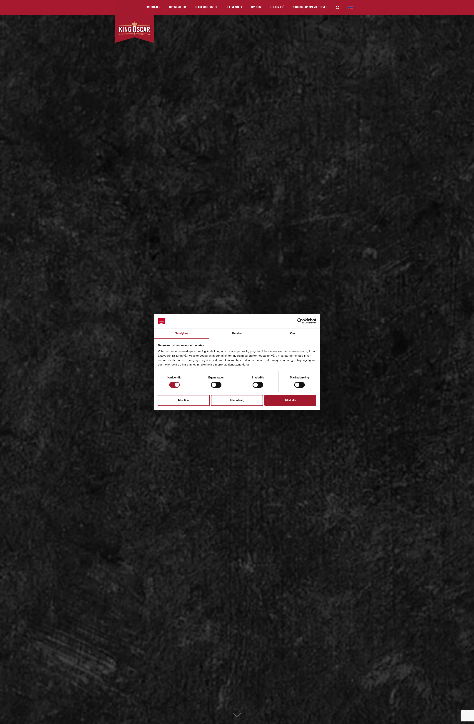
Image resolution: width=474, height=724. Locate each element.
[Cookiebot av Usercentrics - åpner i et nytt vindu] (300, 321)
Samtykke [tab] (181, 333)
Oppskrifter (177, 7)
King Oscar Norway (350, 7)
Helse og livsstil (206, 7)
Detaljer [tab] (237, 333)
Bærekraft (234, 7)
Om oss (256, 7)
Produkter (153, 7)
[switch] (216, 385)
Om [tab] (292, 333)
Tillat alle (290, 400)
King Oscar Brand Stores (310, 7)
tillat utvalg (237, 400)
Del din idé (277, 7)
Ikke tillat (184, 400)
